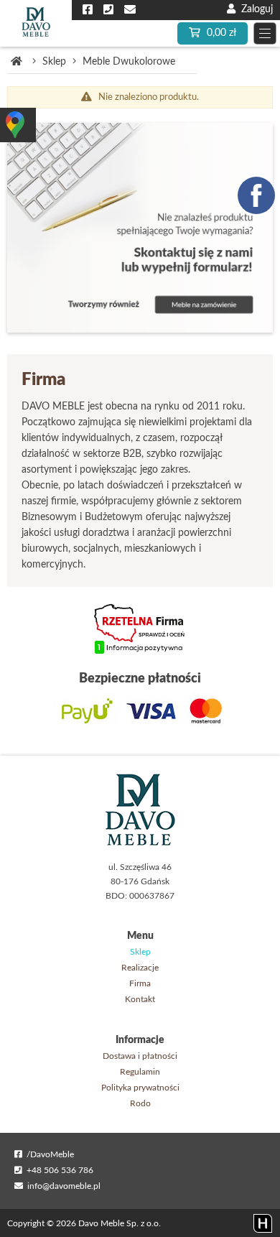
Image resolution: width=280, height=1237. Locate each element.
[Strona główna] (16, 62)
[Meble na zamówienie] (140, 228)
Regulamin (140, 1071)
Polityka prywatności (140, 1087)
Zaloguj (254, 9)
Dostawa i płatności (140, 1056)
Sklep (54, 62)
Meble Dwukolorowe (129, 62)
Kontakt (140, 999)
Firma (140, 983)
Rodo (140, 1103)
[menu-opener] (264, 33)
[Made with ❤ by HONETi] (263, 1223)
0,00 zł (220, 33)
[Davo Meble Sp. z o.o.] (36, 23)
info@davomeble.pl (62, 1186)
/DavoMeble (48, 1154)
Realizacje (140, 967)
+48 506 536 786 (57, 1170)
